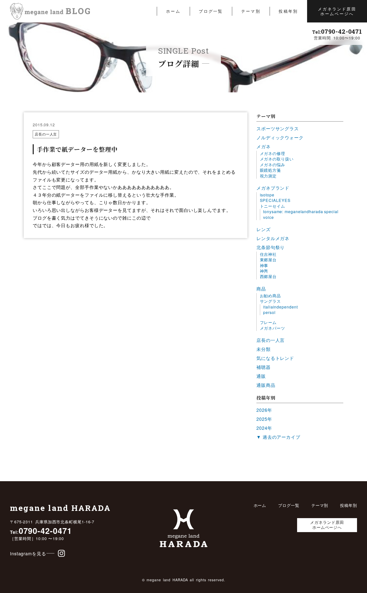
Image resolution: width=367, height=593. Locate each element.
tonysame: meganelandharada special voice (301, 214)
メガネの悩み (272, 164)
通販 (261, 376)
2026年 (264, 410)
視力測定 (268, 176)
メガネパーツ (272, 328)
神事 (264, 265)
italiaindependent (280, 307)
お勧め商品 (270, 295)
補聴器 (263, 367)
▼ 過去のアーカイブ (278, 437)
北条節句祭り (270, 247)
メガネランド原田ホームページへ (337, 11)
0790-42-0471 (337, 31)
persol (269, 312)
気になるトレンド (275, 358)
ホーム (173, 11)
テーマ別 (250, 11)
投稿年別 (288, 11)
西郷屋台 (268, 276)
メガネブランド (272, 187)
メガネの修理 (272, 153)
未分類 (263, 349)
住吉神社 (268, 254)
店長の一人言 (46, 134)
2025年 (264, 419)
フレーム (268, 322)
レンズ (263, 229)
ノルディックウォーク (280, 137)
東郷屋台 (268, 260)
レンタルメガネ (272, 238)
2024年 (264, 428)
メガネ (263, 146)
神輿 (264, 271)
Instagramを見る (28, 553)
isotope (267, 195)
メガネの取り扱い (277, 159)
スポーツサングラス (277, 128)
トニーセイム (272, 206)
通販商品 (265, 385)
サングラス (270, 301)
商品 (261, 288)
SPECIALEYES (275, 200)
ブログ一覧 (211, 11)
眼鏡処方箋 (270, 170)
